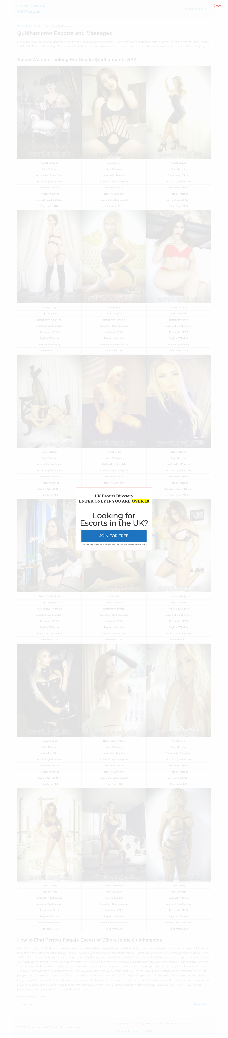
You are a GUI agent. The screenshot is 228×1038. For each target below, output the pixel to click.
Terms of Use (125, 544)
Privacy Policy (141, 544)
